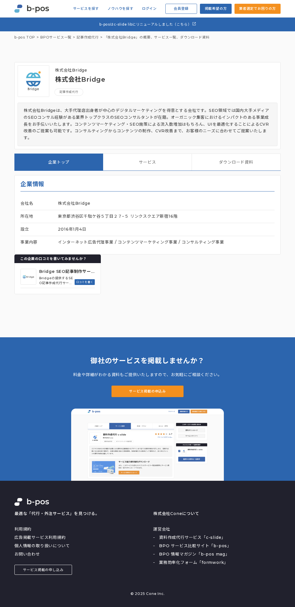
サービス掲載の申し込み (43, 570)
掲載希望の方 (216, 8)
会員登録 (181, 8)
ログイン (149, 8)
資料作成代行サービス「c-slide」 (192, 537)
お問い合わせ (27, 554)
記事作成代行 (69, 92)
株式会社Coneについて (176, 513)
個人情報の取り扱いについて (42, 545)
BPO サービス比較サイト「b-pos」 (195, 545)
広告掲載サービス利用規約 (40, 537)
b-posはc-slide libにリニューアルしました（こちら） (145, 24)
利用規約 (22, 529)
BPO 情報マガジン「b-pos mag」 (194, 554)
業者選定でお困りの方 (257, 8)
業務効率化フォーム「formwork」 (193, 562)
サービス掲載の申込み (147, 391)
